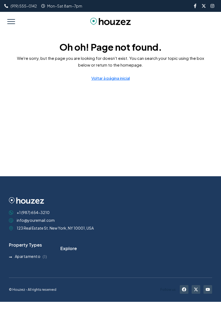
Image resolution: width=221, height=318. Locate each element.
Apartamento (28, 256)
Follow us (168, 290)
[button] (11, 21)
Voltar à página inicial (110, 78)
